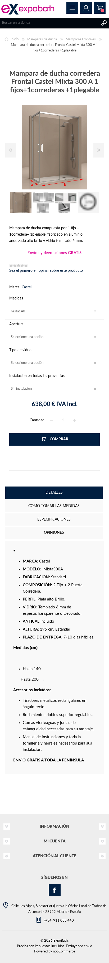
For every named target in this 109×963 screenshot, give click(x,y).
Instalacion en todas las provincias (37, 376)
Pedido (100, 8)
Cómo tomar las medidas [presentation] (54, 506)
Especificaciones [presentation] (54, 519)
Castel (26, 287)
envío (88, 946)
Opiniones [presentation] (54, 533)
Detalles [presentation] (54, 492)
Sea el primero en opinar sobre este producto (46, 271)
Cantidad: (38, 420)
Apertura (16, 324)
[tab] (54, 493)
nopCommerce (64, 951)
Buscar (103, 23)
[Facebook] (55, 890)
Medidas (16, 298)
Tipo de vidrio (20, 350)
